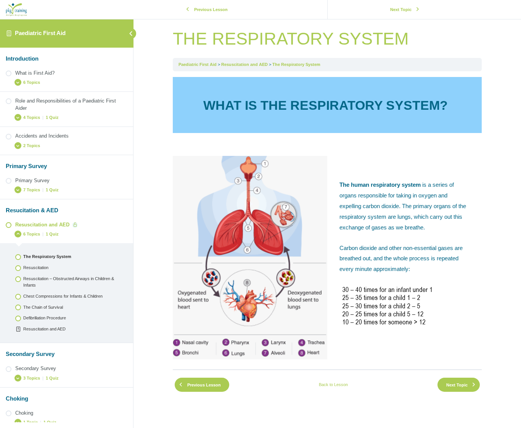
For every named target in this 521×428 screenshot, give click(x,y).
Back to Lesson (333, 384)
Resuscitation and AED (244, 64)
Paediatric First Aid (40, 33)
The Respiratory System (296, 64)
